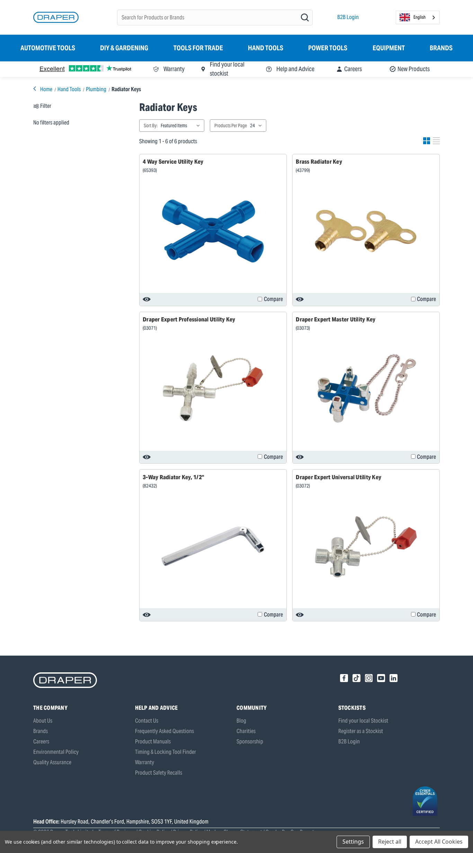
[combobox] (418, 17)
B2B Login (348, 17)
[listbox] (182, 125)
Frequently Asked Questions (164, 731)
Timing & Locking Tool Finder (165, 752)
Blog (241, 720)
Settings (353, 841)
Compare (273, 299)
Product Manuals (153, 741)
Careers (41, 741)
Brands (441, 48)
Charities (246, 731)
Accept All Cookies (439, 841)
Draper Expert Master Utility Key (335, 319)
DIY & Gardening (124, 48)
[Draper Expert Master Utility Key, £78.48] (366, 388)
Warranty (144, 762)
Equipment (389, 48)
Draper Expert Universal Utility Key (338, 477)
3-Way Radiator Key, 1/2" (173, 477)
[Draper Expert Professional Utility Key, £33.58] (213, 388)
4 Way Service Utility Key (173, 161)
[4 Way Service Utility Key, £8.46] (213, 231)
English (419, 17)
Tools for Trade (198, 48)
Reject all (389, 841)
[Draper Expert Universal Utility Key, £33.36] (366, 546)
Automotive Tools (47, 48)
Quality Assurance (52, 762)
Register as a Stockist (360, 731)
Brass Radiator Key (319, 161)
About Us (42, 720)
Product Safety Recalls (158, 772)
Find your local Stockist (363, 720)
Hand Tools (265, 48)
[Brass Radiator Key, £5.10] (366, 231)
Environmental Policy (56, 752)
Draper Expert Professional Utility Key (189, 319)
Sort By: (151, 125)
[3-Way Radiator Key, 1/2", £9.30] (213, 546)
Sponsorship (250, 741)
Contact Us (146, 720)
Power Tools (327, 48)
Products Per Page (230, 125)
